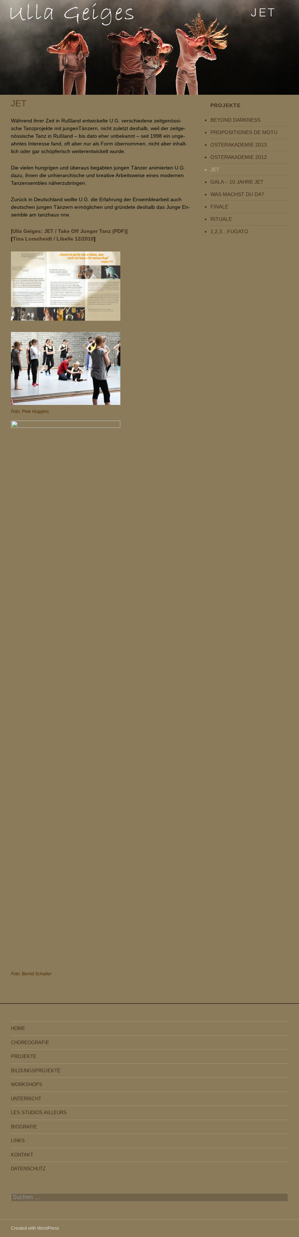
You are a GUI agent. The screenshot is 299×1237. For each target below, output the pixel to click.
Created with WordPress (35, 1228)
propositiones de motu (243, 132)
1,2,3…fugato (229, 231)
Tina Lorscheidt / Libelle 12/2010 (53, 239)
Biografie (24, 1126)
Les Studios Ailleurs (39, 1112)
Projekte (23, 1056)
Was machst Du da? (237, 194)
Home (18, 1028)
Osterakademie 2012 (238, 157)
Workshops (26, 1084)
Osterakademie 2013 (238, 145)
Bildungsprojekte (36, 1070)
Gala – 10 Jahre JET (237, 182)
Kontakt (22, 1155)
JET (215, 169)
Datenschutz (28, 1168)
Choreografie (30, 1042)
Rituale (221, 219)
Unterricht (26, 1098)
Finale (219, 207)
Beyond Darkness (235, 120)
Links (18, 1140)
